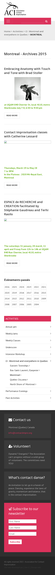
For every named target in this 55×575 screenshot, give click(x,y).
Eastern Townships (19, 365)
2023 (29, 287)
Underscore (11, 347)
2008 (7, 304)
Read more (11, 115)
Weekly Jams (12, 333)
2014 (7, 298)
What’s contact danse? (27, 477)
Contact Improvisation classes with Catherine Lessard (25, 134)
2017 (29, 293)
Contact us (21, 419)
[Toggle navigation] (8, 21)
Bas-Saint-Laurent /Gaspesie (24, 370)
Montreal (15, 374)
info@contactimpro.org (20, 432)
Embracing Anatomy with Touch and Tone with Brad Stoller (27, 71)
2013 (14, 298)
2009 (43, 298)
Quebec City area (18, 379)
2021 (43, 287)
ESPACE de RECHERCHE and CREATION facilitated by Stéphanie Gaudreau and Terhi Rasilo (26, 208)
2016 (36, 293)
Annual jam (11, 326)
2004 (36, 304)
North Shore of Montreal (22, 384)
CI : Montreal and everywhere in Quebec (27, 360)
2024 (21, 287)
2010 (36, 298)
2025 (14, 287)
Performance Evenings (17, 391)
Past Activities (13, 397)
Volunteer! (21, 446)
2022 (36, 287)
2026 (7, 287)
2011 (29, 298)
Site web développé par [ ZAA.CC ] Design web (22, 567)
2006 (21, 304)
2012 (21, 298)
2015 (43, 293)
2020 (7, 293)
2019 (14, 293)
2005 (29, 304)
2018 (21, 293)
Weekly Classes (13, 340)
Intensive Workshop (15, 354)
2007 (14, 304)
